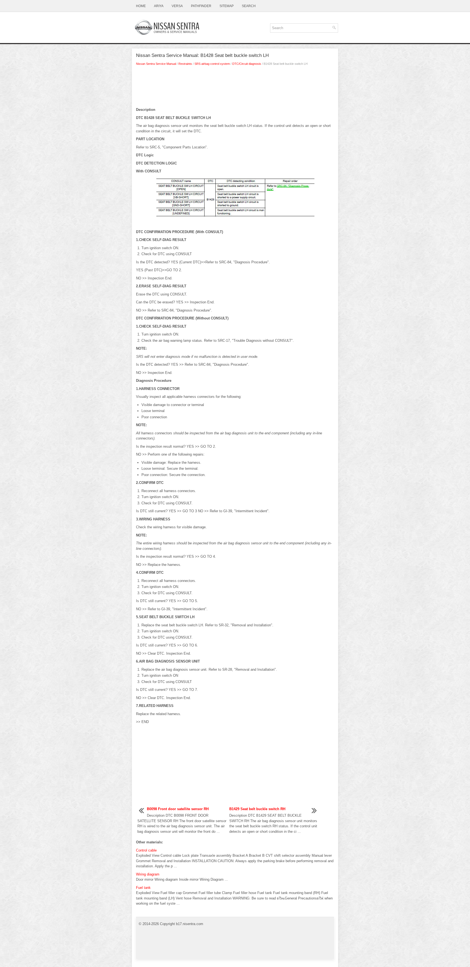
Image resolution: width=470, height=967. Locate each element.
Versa (177, 6)
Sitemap (226, 6)
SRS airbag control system (212, 63)
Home (141, 6)
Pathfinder (201, 6)
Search (249, 6)
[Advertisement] (235, 88)
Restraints (185, 63)
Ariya (158, 6)
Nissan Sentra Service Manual (156, 63)
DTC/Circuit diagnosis (246, 63)
